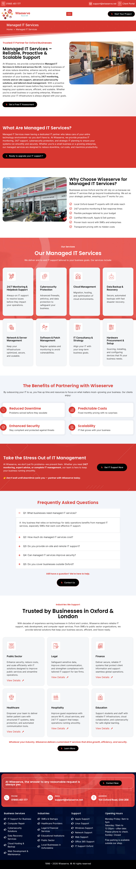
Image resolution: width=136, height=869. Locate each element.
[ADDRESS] (93, 797)
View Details (13, 680)
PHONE (14, 796)
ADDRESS (102, 796)
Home (10, 29)
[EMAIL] (50, 797)
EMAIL (57, 796)
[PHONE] (6, 797)
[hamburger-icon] (69, 14)
